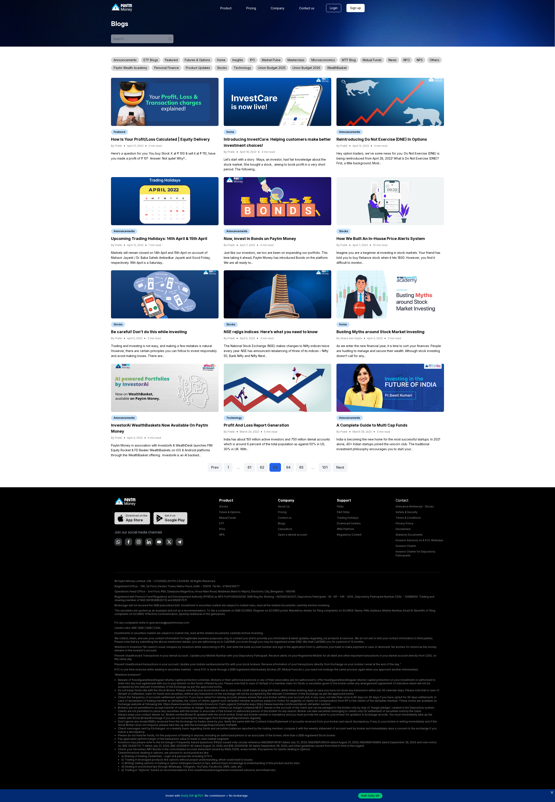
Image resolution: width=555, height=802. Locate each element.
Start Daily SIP (370, 795)
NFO (406, 60)
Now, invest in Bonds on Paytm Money (260, 238)
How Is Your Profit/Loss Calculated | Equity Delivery (160, 139)
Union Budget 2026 (306, 68)
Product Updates (198, 68)
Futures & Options (197, 60)
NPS (420, 60)
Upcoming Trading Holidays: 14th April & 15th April (159, 238)
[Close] (552, 792)
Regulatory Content (349, 534)
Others (434, 60)
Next (340, 467)
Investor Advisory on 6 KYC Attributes (419, 540)
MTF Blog (349, 60)
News (392, 60)
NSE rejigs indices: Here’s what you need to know (271, 331)
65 (301, 467)
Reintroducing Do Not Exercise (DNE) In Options (381, 139)
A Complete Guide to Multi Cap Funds (371, 425)
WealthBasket (337, 68)
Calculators (285, 529)
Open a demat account (292, 534)
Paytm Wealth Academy (130, 68)
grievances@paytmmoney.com (169, 622)
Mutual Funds (372, 60)
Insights (237, 60)
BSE (141, 627)
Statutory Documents (409, 534)
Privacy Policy (404, 523)
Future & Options (229, 512)
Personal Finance (166, 68)
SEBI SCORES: (244, 610)
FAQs (340, 506)
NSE (134, 627)
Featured (171, 60)
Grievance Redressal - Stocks (415, 506)
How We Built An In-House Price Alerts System (380, 238)
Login (334, 8)
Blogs (281, 523)
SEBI (149, 627)
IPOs (222, 529)
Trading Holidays (348, 517)
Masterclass (295, 60)
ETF (221, 523)
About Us (284, 506)
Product (226, 8)
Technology (242, 68)
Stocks (222, 68)
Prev (215, 467)
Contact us (306, 8)
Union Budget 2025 (272, 68)
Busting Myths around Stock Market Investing (380, 331)
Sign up (355, 8)
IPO (252, 60)
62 (262, 467)
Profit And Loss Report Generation (256, 425)
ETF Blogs (151, 60)
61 (249, 467)
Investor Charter (406, 546)
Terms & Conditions (408, 517)
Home (221, 60)
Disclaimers (403, 529)
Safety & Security (407, 512)
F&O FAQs (343, 512)
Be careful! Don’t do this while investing (149, 331)
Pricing (251, 8)
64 (288, 467)
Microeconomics (323, 60)
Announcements (125, 60)
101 (325, 467)
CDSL (157, 627)
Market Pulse (271, 60)
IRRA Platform (345, 529)
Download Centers (349, 523)
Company (277, 8)
